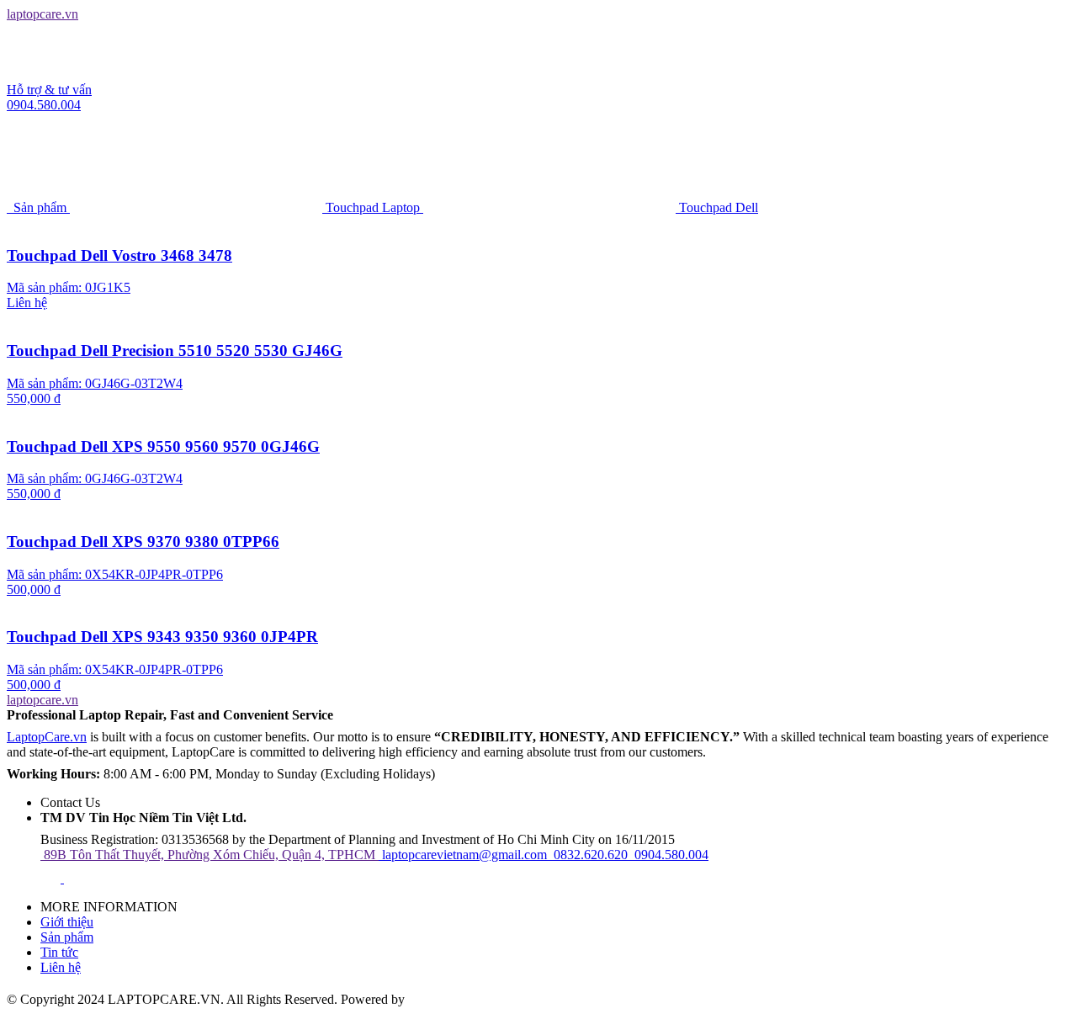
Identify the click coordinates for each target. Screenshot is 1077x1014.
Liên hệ (60, 967)
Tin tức (59, 952)
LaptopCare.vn (47, 737)
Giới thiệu (66, 922)
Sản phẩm (66, 937)
